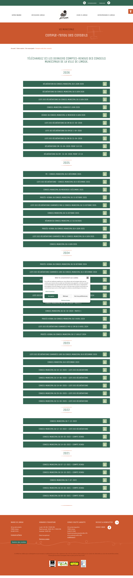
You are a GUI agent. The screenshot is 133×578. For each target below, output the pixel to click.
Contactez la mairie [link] (92, 3)
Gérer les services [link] (49, 291)
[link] (130, 11)
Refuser (65, 296)
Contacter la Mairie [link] (16, 535)
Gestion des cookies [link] (19, 542)
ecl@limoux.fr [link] (71, 537)
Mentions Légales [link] (44, 539)
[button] (87, 278)
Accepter (51, 296)
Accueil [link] (13, 48)
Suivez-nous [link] (102, 3)
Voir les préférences (80, 296)
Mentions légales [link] (65, 300)
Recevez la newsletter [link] (104, 522)
